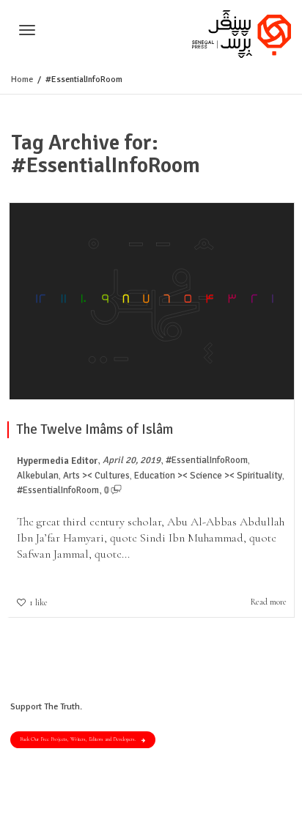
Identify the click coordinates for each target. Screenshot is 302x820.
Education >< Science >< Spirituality (208, 475)
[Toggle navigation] (27, 30)
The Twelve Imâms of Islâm (94, 429)
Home (22, 79)
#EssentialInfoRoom (207, 460)
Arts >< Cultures (96, 475)
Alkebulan (38, 475)
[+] (152, 300)
